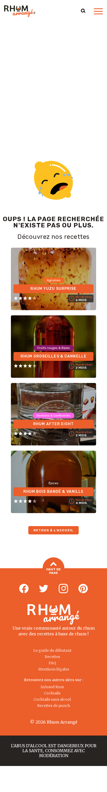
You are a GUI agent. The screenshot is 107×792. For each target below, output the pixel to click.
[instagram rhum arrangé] (63, 589)
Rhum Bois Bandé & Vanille (53, 491)
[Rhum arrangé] (19, 11)
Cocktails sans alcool (52, 699)
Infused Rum (52, 687)
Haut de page (53, 571)
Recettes (52, 656)
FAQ (52, 663)
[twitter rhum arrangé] (43, 589)
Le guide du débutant (52, 650)
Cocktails (52, 693)
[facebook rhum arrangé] (24, 589)
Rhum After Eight (53, 424)
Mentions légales (53, 669)
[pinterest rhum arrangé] (83, 589)
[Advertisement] (53, 78)
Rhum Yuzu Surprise (53, 288)
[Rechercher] (83, 11)
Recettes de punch (53, 705)
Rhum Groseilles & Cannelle (53, 356)
